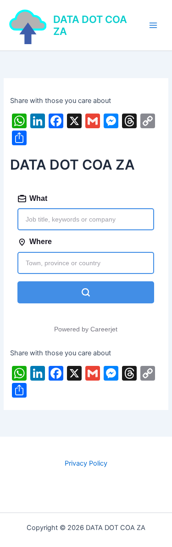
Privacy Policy (86, 463)
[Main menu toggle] (153, 25)
